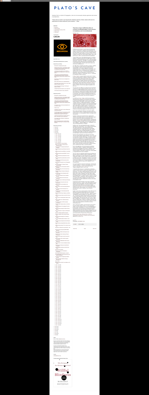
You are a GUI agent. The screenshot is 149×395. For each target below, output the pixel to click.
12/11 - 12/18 (57, 136)
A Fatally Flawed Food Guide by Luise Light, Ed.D (62, 88)
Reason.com (81, 216)
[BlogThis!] (80, 224)
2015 (55, 334)
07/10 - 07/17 (57, 288)
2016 (55, 333)
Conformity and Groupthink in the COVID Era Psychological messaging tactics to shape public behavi (62, 72)
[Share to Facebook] (82, 224)
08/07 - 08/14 (57, 282)
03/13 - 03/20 (57, 311)
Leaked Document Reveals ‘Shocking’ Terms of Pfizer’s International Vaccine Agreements (61, 116)
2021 (55, 326)
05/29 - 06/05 (57, 296)
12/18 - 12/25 (57, 135)
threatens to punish (83, 49)
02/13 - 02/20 (57, 316)
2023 (55, 131)
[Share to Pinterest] (83, 224)
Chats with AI (56, 32)
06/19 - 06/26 (57, 292)
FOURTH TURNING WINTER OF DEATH (61, 212)
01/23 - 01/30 (57, 320)
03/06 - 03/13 (57, 312)
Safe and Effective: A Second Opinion (61, 143)
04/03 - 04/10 (57, 307)
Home (85, 228)
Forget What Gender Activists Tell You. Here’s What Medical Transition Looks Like (62, 84)
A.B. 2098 (78, 55)
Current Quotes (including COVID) (59, 29)
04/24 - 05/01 (57, 303)
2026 (55, 127)
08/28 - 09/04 (57, 278)
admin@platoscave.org (57, 355)
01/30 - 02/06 (57, 319)
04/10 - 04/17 (57, 305)
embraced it (80, 185)
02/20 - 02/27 (57, 315)
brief (95, 51)
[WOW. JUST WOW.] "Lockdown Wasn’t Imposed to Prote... (61, 145)
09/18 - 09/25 (57, 274)
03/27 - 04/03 (57, 308)
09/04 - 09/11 (57, 277)
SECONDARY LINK (81, 221)
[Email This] (78, 224)
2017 (55, 332)
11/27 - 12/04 (57, 139)
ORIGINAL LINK (75, 33)
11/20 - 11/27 (57, 140)
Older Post (94, 228)
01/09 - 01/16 (57, 323)
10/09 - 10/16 (57, 270)
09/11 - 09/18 (57, 275)
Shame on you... (57, 107)
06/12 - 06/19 (57, 293)
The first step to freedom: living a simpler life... (61, 90)
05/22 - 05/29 (57, 297)
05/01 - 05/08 (57, 301)
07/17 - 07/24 (57, 286)
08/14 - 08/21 (57, 281)
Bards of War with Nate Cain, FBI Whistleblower (61, 81)
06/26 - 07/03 (57, 290)
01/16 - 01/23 (57, 322)
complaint (94, 136)
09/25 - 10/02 (57, 273)
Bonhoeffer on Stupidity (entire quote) (60, 65)
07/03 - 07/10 (57, 289)
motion (77, 153)
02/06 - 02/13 (57, 318)
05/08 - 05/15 (57, 300)
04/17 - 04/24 (57, 304)
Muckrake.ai (56, 27)
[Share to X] (81, 224)
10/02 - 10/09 (57, 271)
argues (87, 78)
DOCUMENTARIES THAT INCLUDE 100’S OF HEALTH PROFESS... (62, 255)
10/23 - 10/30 (57, 267)
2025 (55, 128)
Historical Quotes (57, 28)
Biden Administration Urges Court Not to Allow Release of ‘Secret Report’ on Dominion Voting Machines (61, 122)
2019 (55, 329)
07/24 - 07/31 (57, 285)
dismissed (84, 184)
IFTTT (75, 220)
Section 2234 (80, 120)
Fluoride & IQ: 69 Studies (59, 249)
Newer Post (75, 228)
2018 (55, 330)
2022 (55, 132)
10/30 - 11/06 (57, 266)
